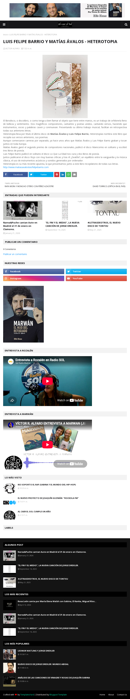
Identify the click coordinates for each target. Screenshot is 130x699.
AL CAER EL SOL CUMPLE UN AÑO (34, 511)
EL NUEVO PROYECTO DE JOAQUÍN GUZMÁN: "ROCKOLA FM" (48, 498)
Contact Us (122, 694)
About (111, 694)
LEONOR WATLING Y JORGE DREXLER (36, 650)
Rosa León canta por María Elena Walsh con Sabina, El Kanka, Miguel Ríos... (57, 601)
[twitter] (96, 271)
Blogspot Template (58, 694)
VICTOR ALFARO (12, 48)
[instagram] (33, 278)
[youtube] (96, 278)
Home (102, 694)
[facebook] (33, 271)
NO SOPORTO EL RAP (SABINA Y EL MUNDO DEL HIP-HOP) (47, 484)
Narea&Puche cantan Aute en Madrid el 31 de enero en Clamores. (20, 226)
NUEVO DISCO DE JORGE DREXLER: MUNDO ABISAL (43, 664)
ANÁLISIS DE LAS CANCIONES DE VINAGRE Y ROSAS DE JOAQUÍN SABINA (54, 677)
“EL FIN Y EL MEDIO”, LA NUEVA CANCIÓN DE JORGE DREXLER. (62, 224)
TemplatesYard (27, 694)
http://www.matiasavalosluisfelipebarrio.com (26, 167)
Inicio (5, 34)
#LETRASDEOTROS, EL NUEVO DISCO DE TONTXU (104, 224)
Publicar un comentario (15, 254)
